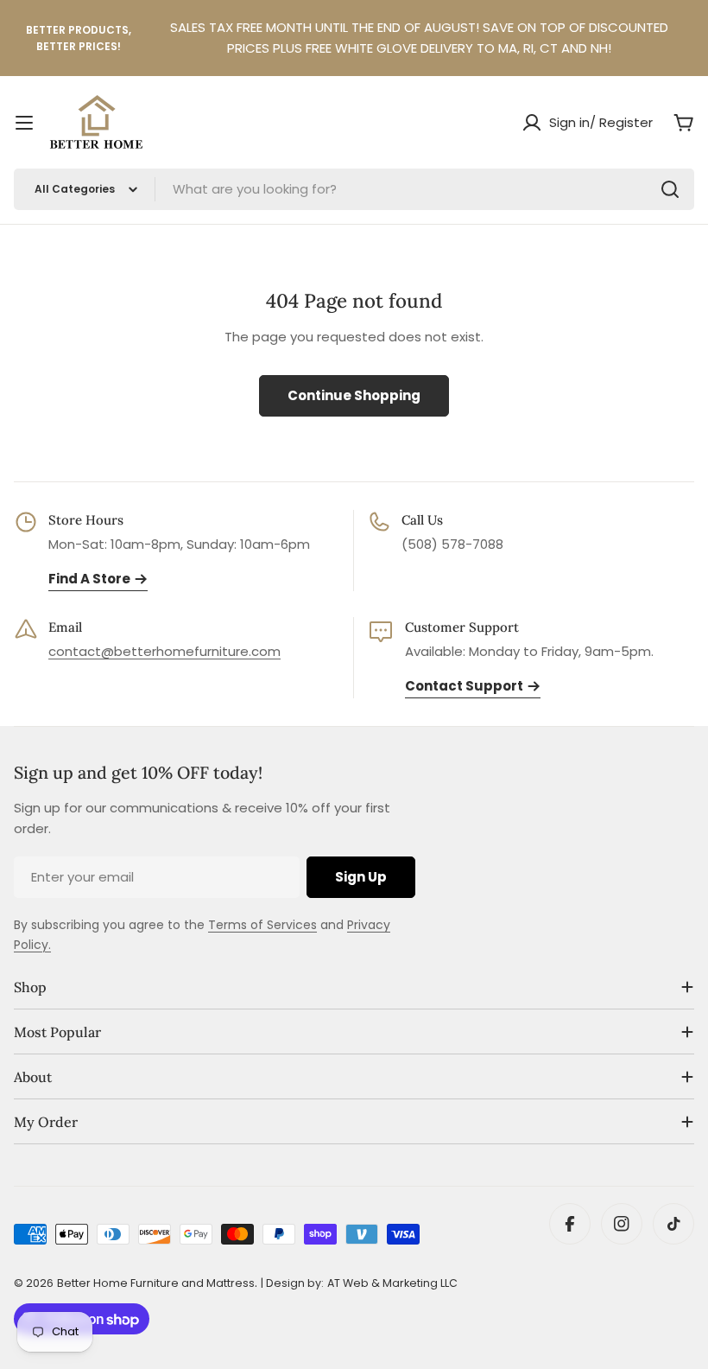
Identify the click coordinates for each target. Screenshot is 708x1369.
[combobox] (354, 189)
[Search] (670, 189)
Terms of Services (262, 924)
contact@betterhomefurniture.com (164, 651)
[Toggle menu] (24, 122)
